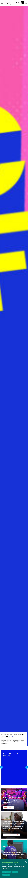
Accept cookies (6, 871)
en (16, 3)
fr (18, 3)
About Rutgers (8, 807)
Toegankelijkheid (22, 2)
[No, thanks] (26, 862)
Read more (25, 743)
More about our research (11, 835)
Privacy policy (6, 874)
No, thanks (14, 871)
